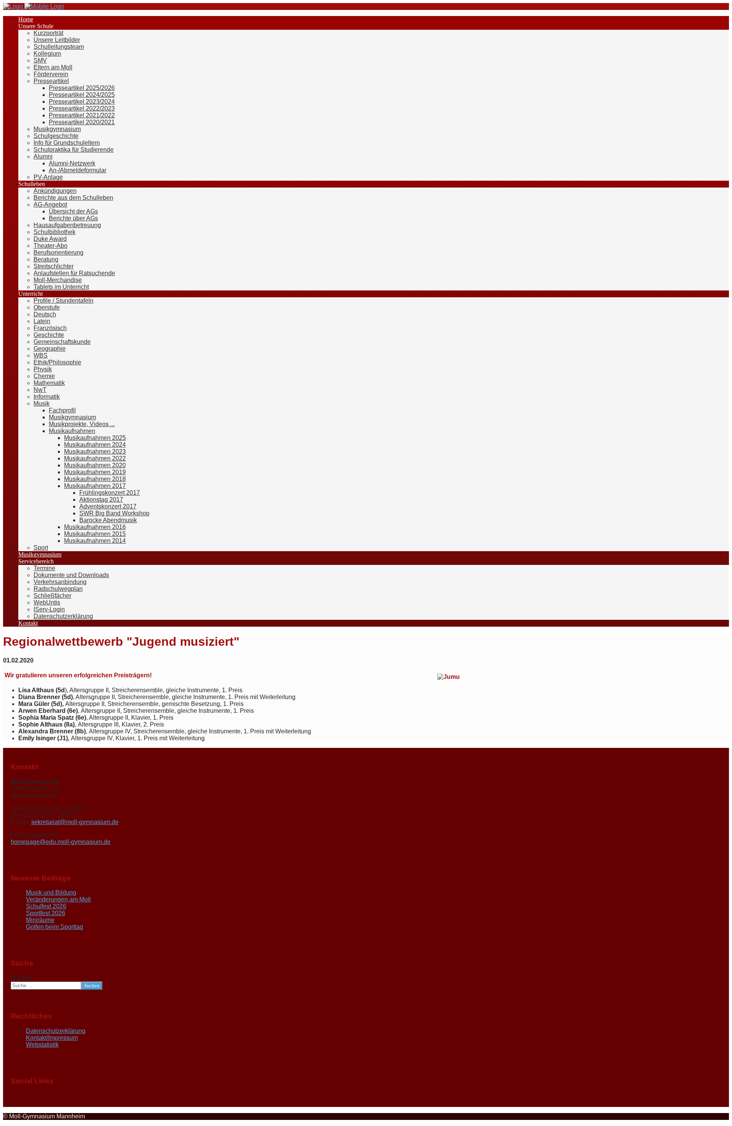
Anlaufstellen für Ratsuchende (74, 273)
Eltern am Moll (53, 67)
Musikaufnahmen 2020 (95, 465)
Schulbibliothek (54, 232)
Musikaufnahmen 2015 (95, 534)
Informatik (47, 396)
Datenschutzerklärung (63, 616)
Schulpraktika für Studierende (74, 149)
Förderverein (51, 74)
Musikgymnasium (57, 129)
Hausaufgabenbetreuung (67, 225)
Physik (43, 369)
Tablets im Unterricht (61, 287)
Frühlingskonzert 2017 (109, 492)
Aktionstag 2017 (101, 499)
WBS (41, 355)
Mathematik (49, 383)
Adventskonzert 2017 (107, 506)
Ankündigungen (55, 191)
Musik (42, 403)
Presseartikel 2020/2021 (82, 122)
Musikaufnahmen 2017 (95, 486)
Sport (41, 547)
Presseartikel (51, 81)
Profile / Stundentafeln (63, 300)
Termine (44, 568)
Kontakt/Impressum (52, 1038)
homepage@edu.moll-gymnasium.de (61, 842)
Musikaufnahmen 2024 (95, 444)
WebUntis (47, 602)
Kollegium (47, 53)
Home (25, 19)
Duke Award (50, 239)
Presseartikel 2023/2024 (82, 101)
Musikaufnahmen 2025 (95, 438)
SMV (40, 60)
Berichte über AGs (73, 218)
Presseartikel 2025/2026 (82, 88)
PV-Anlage (48, 177)
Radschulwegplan (58, 588)
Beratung (46, 259)
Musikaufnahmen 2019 (95, 472)
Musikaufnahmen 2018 (95, 479)
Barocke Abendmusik (108, 520)
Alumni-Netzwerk (72, 163)
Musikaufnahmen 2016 (95, 527)
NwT (40, 390)
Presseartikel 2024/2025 (82, 94)
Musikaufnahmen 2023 (95, 451)
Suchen (21, 978)
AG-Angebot (50, 204)
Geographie (50, 348)
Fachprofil (62, 410)
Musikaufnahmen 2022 (95, 458)
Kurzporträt (48, 33)
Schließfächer (52, 595)
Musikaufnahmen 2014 (95, 540)
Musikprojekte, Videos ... (82, 424)
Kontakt (28, 623)
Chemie (44, 376)
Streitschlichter (54, 266)
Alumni (43, 156)
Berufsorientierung (58, 252)
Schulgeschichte (56, 136)
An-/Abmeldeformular (77, 170)
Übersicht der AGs (73, 211)
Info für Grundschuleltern (67, 143)
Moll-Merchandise (58, 280)
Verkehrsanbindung (60, 582)
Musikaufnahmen (72, 431)
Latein (42, 321)
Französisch (50, 328)
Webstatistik (42, 1044)
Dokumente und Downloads (71, 575)
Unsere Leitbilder (57, 40)
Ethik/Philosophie (57, 362)
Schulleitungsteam (59, 46)
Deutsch (45, 314)
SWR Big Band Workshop (114, 513)
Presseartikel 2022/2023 (82, 108)
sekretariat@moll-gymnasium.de (75, 822)
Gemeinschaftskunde (62, 341)
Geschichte (49, 335)
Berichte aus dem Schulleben (73, 197)
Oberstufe (47, 307)
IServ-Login (49, 609)
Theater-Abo (50, 245)
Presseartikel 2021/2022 (82, 115)
